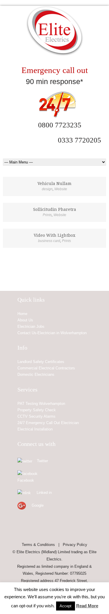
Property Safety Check (36, 410)
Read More (87, 605)
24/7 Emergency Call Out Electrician (48, 423)
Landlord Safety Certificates (40, 361)
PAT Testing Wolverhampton (41, 403)
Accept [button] (66, 606)
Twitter (42, 461)
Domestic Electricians (35, 374)
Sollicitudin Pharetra (54, 209)
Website (60, 189)
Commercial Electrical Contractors (46, 368)
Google (38, 505)
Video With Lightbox (54, 235)
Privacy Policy (75, 544)
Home (22, 314)
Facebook (25, 480)
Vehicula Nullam (54, 183)
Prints (47, 215)
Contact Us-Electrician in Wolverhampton (52, 333)
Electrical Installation (35, 429)
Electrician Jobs (30, 326)
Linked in (44, 492)
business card (49, 241)
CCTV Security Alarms (36, 416)
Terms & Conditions (38, 544)
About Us (25, 320)
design (47, 189)
